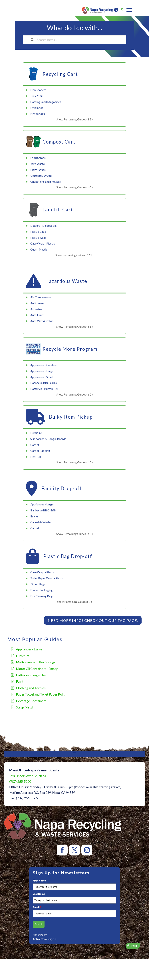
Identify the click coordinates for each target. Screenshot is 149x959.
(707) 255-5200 (20, 781)
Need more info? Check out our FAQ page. (93, 620)
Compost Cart (59, 142)
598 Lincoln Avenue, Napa (27, 776)
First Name (39, 880)
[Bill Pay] (122, 10)
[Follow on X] (74, 850)
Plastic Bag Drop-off (67, 556)
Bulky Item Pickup (71, 417)
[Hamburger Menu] (129, 10)
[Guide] (116, 10)
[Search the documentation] (32, 39)
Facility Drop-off (61, 488)
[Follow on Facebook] (62, 850)
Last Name (39, 894)
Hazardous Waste (66, 281)
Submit (39, 924)
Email (37, 907)
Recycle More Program (70, 349)
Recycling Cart (60, 74)
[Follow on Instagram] (86, 850)
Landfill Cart (58, 210)
